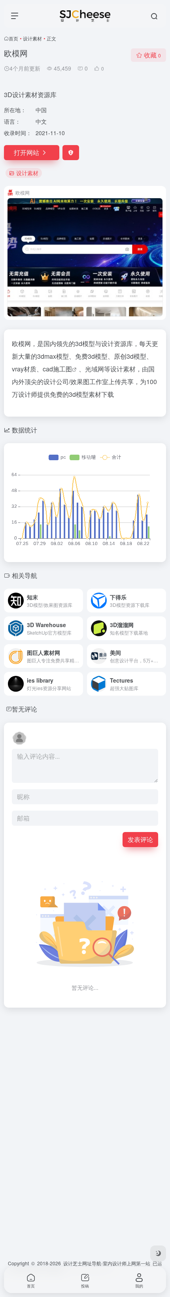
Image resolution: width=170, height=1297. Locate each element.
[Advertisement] (85, 1099)
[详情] (79, 600)
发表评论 (140, 839)
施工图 (62, 368)
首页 (13, 38)
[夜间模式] (158, 1253)
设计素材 (32, 38)
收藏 (152, 54)
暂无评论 (24, 709)
